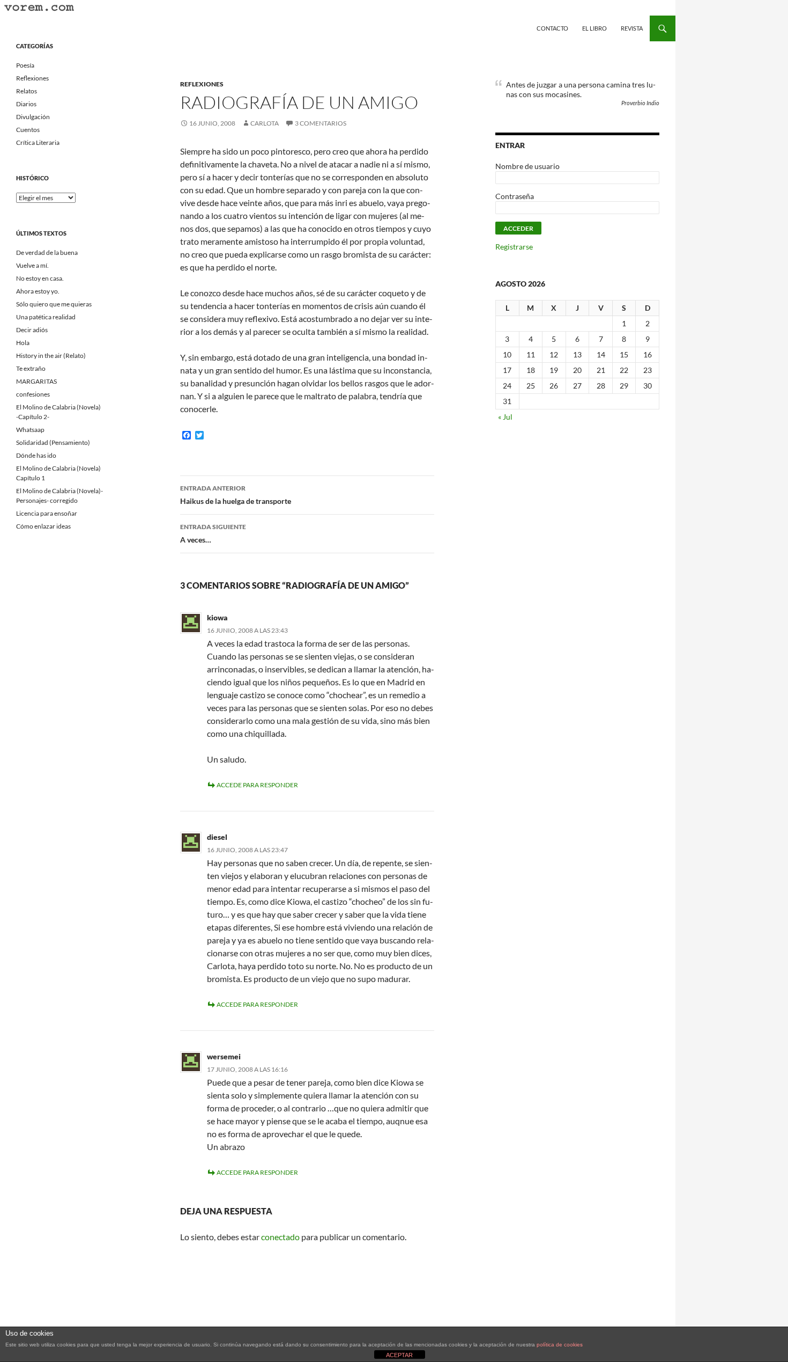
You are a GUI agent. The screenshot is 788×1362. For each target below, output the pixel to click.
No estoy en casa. (40, 278)
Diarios (26, 104)
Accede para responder (257, 785)
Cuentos (28, 130)
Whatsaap (30, 430)
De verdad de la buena (47, 252)
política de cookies (560, 1345)
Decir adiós (32, 330)
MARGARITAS (36, 381)
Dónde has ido (36, 455)
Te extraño (31, 368)
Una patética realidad (46, 317)
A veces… (213, 533)
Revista (632, 28)
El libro (594, 28)
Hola (22, 343)
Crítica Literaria (38, 142)
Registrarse (514, 246)
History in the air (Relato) (51, 356)
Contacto (552, 28)
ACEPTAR (399, 1355)
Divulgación (33, 117)
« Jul (505, 416)
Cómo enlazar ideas (43, 526)
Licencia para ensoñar (46, 513)
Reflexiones (202, 84)
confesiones (33, 394)
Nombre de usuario (527, 166)
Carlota (264, 123)
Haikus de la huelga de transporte (235, 495)
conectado (280, 1237)
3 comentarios (320, 123)
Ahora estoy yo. (38, 291)
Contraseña (514, 196)
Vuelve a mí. (32, 265)
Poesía (25, 65)
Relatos (26, 91)
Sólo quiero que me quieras (54, 304)
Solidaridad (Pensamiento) (53, 442)
